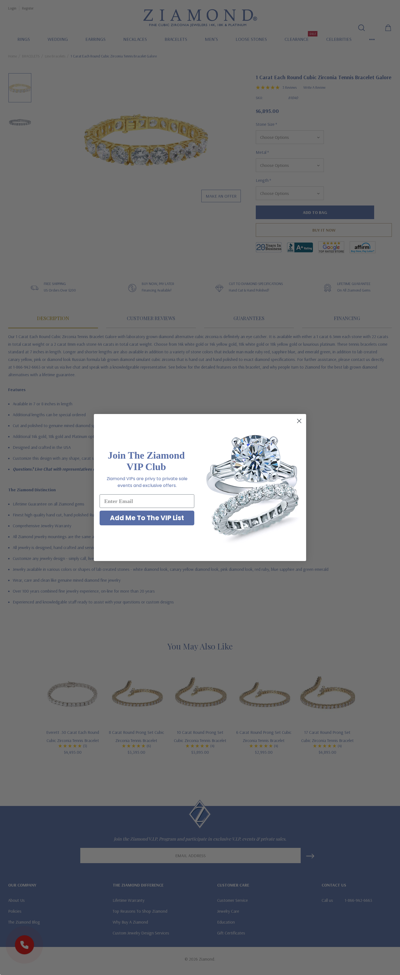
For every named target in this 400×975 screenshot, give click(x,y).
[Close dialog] (299, 421)
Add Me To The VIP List (147, 517)
